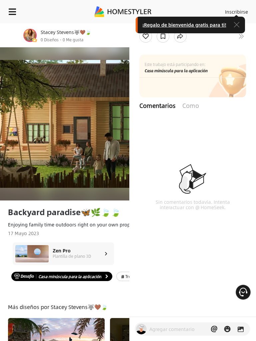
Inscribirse (236, 11)
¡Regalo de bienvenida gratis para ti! (184, 24)
